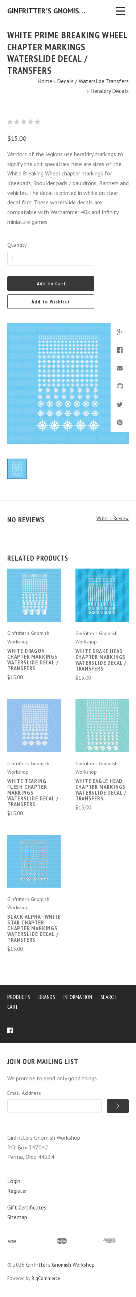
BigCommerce (46, 1278)
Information (77, 996)
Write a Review (112, 518)
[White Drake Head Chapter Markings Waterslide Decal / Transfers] (102, 595)
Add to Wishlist (51, 301)
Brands (46, 996)
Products (18, 996)
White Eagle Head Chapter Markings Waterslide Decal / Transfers (101, 789)
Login (13, 1181)
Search (108, 996)
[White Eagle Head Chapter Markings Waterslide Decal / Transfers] (102, 725)
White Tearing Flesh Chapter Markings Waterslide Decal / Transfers (32, 792)
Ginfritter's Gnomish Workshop (60, 1264)
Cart (12, 1006)
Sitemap (17, 1217)
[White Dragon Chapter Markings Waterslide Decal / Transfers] (34, 595)
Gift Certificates (26, 1207)
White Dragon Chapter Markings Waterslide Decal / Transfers (32, 659)
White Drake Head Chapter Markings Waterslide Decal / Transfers (101, 659)
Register (17, 1190)
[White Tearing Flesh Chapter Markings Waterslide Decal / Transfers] (34, 725)
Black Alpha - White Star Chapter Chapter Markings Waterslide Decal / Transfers (34, 928)
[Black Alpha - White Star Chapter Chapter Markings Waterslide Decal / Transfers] (34, 861)
